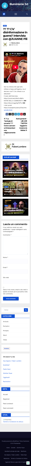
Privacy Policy (8, 419)
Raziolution (6, 381)
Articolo (6, 321)
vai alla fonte (8, 110)
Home (8, 447)
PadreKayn (19, 175)
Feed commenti (8, 408)
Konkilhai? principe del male (12, 451)
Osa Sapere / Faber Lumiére (12, 361)
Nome (5, 257)
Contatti (13, 447)
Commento (7, 235)
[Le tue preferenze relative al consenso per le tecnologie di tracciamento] (28, 463)
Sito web (6, 277)
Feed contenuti (8, 403)
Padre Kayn (7, 369)
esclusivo (6, 348)
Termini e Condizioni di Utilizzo (19, 458)
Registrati (6, 399)
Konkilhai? (6, 365)
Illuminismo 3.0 (19, 4)
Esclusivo (6, 326)
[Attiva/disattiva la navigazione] (15, 14)
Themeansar (17, 443)
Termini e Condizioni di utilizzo (13, 422)
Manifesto (23, 451)
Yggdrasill (6, 377)
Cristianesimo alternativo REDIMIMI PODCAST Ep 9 (15, 210)
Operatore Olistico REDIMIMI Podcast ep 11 (15, 172)
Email (5, 267)
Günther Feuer (7, 373)
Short (5, 335)
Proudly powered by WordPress (10, 441)
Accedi (5, 394)
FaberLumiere (15, 43)
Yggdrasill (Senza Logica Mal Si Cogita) (15, 462)
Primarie (6, 331)
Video (5, 25)
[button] (27, 14)
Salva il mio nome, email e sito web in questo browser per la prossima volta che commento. (15, 292)
